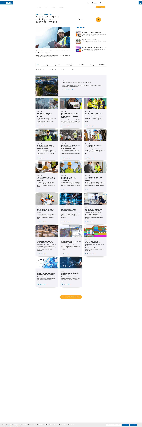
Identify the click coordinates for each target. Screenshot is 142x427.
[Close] (140, 425)
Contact (100, 7)
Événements (61, 7)
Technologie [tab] (82, 64)
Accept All (133, 424)
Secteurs (39, 7)
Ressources (53, 7)
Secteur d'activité (52, 69)
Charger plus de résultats (71, 297)
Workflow (63, 69)
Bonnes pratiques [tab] (46, 65)
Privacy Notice (19, 425)
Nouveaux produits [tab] (92, 65)
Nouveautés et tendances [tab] (70, 65)
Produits (46, 7)
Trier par (74, 69)
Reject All (125, 424)
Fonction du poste (40, 69)
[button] (93, 3)
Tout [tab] (38, 64)
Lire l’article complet (66, 89)
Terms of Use (11, 425)
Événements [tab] (102, 64)
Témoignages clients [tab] (57, 65)
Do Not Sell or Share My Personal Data (114, 424)
